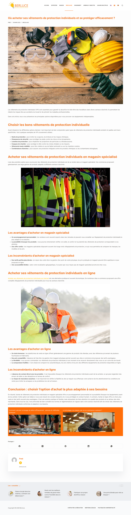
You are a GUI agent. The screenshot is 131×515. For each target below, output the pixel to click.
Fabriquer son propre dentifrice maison (81, 494)
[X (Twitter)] (42, 446)
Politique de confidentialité (106, 507)
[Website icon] (20, 462)
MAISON (61, 5)
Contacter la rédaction (75, 507)
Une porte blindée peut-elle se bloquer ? (113, 494)
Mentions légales (90, 507)
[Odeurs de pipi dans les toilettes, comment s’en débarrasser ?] (10, 493)
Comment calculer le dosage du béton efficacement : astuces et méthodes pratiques (34, 411)
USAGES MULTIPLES (102, 5)
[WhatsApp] (111, 446)
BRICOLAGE (69, 5)
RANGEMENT (77, 5)
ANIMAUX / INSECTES (89, 5)
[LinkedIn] (88, 446)
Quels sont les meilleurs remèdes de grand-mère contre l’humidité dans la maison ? (52, 493)
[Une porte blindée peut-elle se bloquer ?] (99, 493)
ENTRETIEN (54, 5)
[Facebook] (19, 446)
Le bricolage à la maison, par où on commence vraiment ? (82, 410)
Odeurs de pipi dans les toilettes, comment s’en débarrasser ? (22, 494)
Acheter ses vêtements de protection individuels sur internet (28, 278)
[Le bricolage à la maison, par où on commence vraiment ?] (89, 427)
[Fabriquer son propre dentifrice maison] (69, 493)
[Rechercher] (122, 5)
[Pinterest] (65, 446)
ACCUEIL (46, 5)
